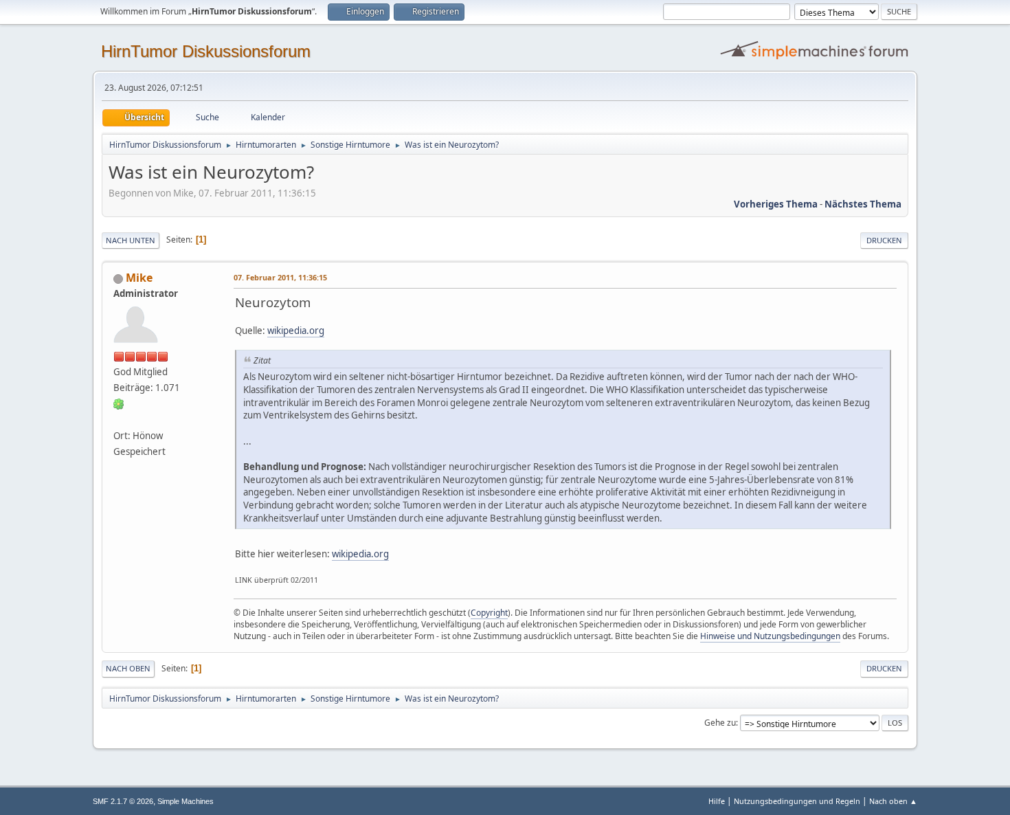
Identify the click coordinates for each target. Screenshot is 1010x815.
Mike (139, 277)
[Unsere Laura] (118, 419)
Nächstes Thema (862, 204)
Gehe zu (720, 722)
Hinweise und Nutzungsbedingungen (770, 636)
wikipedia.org (295, 330)
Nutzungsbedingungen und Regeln (797, 801)
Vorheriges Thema (776, 204)
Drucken (884, 240)
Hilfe (716, 801)
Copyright (489, 612)
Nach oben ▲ (893, 801)
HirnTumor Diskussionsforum (206, 51)
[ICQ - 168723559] (118, 403)
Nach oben (128, 668)
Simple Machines (185, 801)
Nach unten (130, 240)
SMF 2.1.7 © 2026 (123, 801)
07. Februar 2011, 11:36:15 (280, 277)
